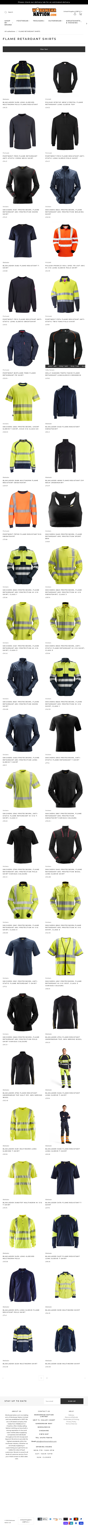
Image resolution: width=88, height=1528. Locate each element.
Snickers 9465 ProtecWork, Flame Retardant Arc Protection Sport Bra (63, 536)
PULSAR (48, 99)
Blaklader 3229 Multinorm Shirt (20, 1364)
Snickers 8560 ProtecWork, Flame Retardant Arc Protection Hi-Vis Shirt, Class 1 (63, 704)
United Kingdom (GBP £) (72, 11)
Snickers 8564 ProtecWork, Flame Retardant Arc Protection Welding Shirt (64, 212)
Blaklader (6, 99)
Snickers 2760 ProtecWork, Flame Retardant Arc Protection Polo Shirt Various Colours (21, 872)
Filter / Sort (44, 49)
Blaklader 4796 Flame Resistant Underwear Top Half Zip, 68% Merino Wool (22, 1095)
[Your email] (52, 1401)
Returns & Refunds (71, 1417)
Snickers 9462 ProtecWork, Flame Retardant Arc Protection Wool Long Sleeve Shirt (63, 872)
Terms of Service (71, 1424)
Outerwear (54, 21)
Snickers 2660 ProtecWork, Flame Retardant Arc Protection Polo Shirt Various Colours (21, 1039)
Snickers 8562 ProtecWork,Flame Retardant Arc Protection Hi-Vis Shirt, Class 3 (63, 927)
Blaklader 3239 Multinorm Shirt (62, 1310)
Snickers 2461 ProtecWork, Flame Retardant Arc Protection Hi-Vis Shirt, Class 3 (21, 648)
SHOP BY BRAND (8, 23)
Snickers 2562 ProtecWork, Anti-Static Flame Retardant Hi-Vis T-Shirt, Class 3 (20, 816)
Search (10, 12)
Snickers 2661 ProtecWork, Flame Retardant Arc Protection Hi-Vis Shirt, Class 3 (21, 927)
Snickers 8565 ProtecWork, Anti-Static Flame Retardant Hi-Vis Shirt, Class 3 (65, 648)
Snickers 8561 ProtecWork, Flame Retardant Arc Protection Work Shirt (21, 704)
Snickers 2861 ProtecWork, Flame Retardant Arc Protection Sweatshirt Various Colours (63, 816)
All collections (10, 31)
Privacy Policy (71, 1421)
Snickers (5, 206)
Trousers (38, 21)
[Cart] (80, 14)
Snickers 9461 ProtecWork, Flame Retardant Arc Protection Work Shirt (21, 212)
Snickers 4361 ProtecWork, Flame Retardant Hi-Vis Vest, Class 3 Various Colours (63, 983)
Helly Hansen (49, 370)
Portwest (6, 153)
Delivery (71, 1415)
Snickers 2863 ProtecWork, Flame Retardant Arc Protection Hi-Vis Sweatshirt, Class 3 (63, 592)
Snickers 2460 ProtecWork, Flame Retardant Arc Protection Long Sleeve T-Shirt (21, 760)
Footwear (22, 21)
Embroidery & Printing (71, 1419)
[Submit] (7, 12)
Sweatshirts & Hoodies (73, 22)
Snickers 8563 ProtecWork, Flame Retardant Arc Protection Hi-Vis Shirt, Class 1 (21, 592)
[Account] (75, 14)
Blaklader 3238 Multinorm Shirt (62, 1364)
